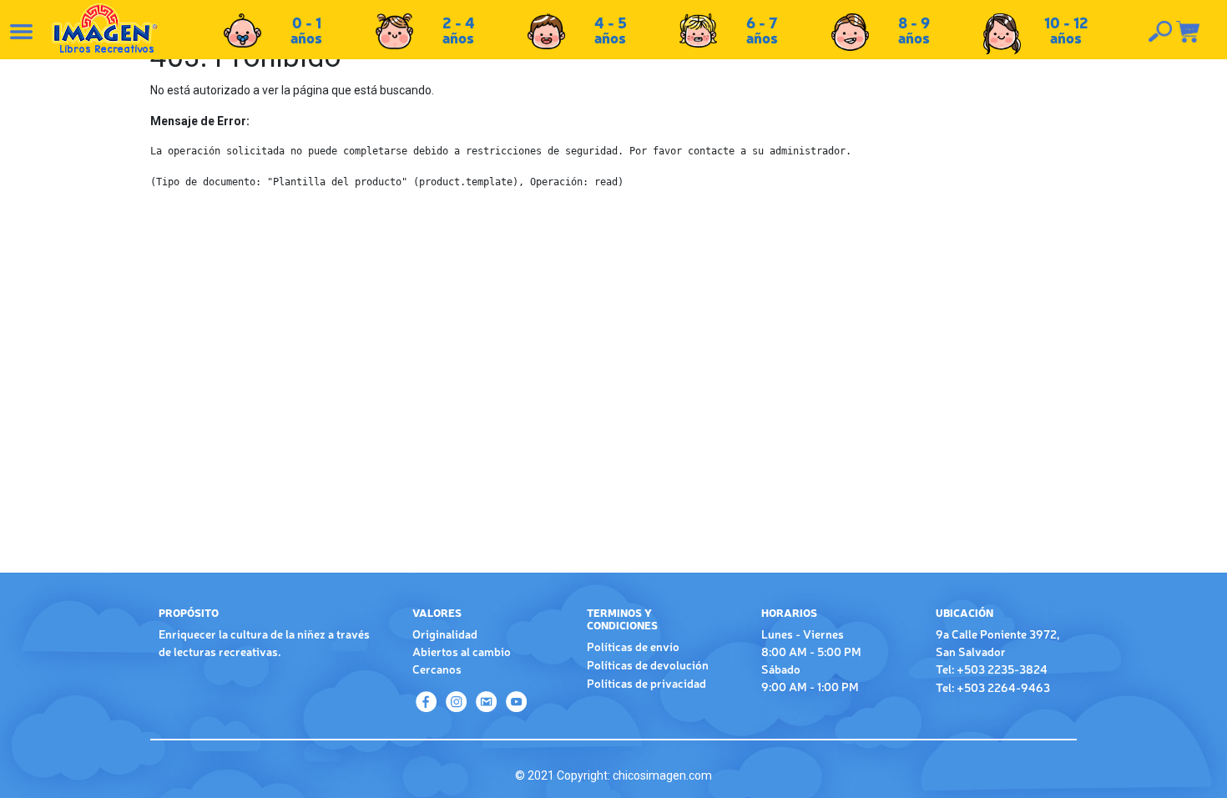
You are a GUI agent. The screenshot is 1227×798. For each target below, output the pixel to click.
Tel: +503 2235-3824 (992, 668)
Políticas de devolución (648, 664)
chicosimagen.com (662, 775)
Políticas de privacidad (646, 682)
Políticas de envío (633, 646)
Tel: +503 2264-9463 (993, 686)
